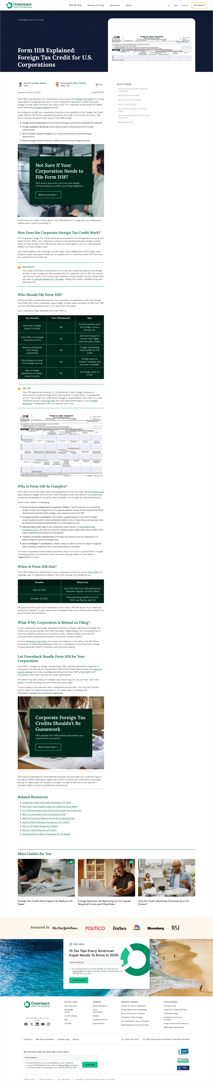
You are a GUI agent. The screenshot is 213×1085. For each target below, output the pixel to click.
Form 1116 (50, 400)
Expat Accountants (98, 1011)
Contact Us (28, 1039)
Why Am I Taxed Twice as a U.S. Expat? (39, 830)
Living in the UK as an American (176, 1023)
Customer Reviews (100, 1020)
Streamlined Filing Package (131, 1017)
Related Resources (125, 122)
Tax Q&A (67, 1023)
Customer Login (63, 1039)
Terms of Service (46, 1079)
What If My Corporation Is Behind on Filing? (132, 110)
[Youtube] (43, 1024)
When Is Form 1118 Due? (127, 104)
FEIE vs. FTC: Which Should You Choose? (40, 826)
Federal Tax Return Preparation (133, 1006)
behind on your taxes (36, 641)
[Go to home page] (37, 1006)
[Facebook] (26, 1024)
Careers (96, 1016)
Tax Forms (39, 20)
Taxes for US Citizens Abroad (175, 1010)
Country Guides (70, 1016)
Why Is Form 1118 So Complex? (130, 100)
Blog (66, 1020)
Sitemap (75, 1039)
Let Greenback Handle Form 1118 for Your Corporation (134, 116)
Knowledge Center (25, 20)
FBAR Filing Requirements (174, 1027)
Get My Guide (78, 980)
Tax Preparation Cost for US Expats (135, 1021)
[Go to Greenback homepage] (19, 5)
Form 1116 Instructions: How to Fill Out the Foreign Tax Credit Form (51, 810)
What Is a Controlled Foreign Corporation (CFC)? (44, 814)
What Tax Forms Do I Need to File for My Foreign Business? (48, 818)
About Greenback (100, 1006)
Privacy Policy (77, 971)
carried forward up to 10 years (49, 279)
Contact (184, 5)
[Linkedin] (37, 1024)
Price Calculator (70, 1006)
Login (176, 5)
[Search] (169, 5)
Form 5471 (85, 672)
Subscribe (90, 1064)
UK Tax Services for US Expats (133, 1013)
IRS (36, 112)
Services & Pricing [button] (96, 5)
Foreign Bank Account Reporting (134, 1010)
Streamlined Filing (171, 1013)
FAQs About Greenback (45, 1039)
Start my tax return (47, 194)
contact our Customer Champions (46, 693)
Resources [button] (115, 5)
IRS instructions (96, 491)
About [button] (129, 5)
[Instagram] (48, 1024)
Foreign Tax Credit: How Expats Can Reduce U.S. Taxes (46, 802)
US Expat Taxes (170, 1006)
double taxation (42, 107)
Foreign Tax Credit (84, 99)
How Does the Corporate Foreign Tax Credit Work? (132, 90)
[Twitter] (31, 1024)
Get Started (199, 5)
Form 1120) (94, 572)
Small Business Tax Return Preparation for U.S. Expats (46, 834)
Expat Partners (98, 1023)
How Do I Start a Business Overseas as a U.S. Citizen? (46, 822)
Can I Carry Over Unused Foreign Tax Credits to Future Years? (50, 806)
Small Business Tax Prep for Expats (135, 1025)
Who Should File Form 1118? (128, 95)
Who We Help (75, 5)
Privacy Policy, (64, 1065)
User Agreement (64, 1079)
